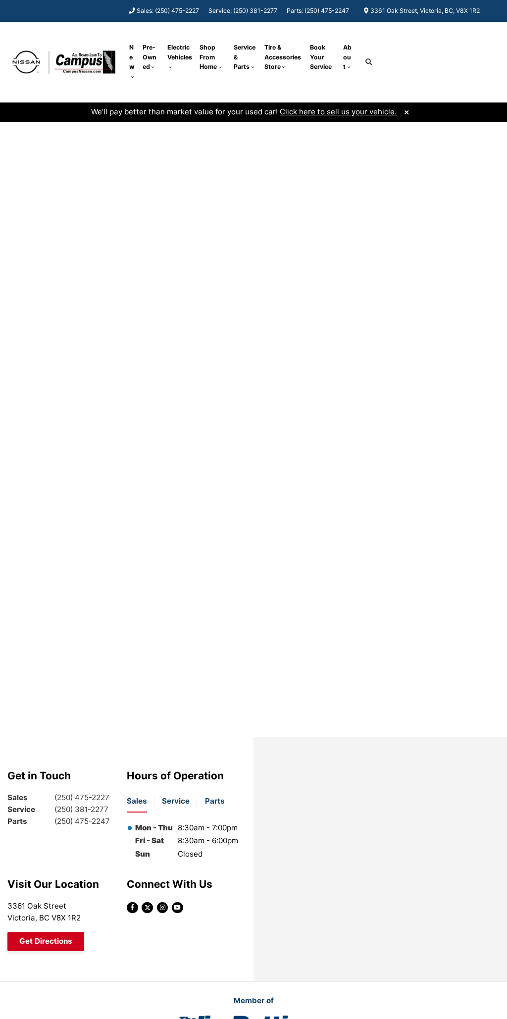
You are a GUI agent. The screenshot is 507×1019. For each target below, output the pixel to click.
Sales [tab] (137, 801)
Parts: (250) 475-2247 (318, 10)
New (131, 57)
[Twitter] (147, 908)
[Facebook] (132, 908)
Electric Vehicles (179, 52)
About (347, 57)
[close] (406, 111)
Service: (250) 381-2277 (242, 10)
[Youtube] (177, 908)
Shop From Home (208, 57)
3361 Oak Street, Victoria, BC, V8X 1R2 (425, 10)
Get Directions (45, 941)
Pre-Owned (149, 57)
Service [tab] (176, 801)
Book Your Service (321, 57)
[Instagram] (162, 908)
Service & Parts (244, 57)
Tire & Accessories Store (282, 57)
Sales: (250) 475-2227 (168, 10)
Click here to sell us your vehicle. (338, 111)
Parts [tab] (215, 801)
